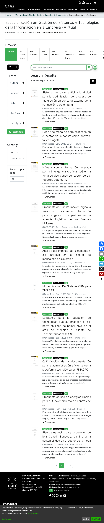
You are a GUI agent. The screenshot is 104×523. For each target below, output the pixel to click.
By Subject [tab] (55, 53)
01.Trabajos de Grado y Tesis (28, 15)
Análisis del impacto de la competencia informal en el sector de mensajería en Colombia (66, 250)
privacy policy (33, 513)
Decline (86, 519)
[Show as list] (10, 67)
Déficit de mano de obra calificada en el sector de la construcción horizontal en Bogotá (66, 136)
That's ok (96, 519)
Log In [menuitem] (88, 2)
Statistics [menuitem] (61, 9)
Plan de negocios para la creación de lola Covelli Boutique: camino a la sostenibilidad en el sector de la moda (66, 424)
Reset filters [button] (17, 131)
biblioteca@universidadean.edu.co (64, 475)
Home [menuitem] (21, 9)
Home (8, 15)
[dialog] (52, 514)
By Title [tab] (44, 53)
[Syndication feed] (93, 81)
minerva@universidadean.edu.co (70, 472)
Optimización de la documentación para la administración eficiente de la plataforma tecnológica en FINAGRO (66, 357)
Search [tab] (11, 51)
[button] (48, 121)
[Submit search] (80, 2)
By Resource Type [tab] (69, 54)
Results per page (17, 171)
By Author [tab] (33, 53)
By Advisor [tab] (93, 53)
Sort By (14, 152)
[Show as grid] (16, 67)
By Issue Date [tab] (22, 54)
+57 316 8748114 (61, 478)
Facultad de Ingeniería (55, 15)
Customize (6, 519)
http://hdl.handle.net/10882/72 (51, 32)
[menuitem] (83, 2)
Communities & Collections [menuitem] (40, 9)
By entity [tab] (81, 53)
